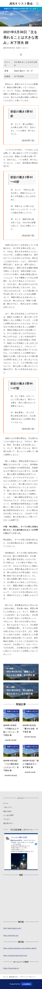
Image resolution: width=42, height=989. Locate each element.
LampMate (26, 984)
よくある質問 (8, 815)
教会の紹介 (7, 811)
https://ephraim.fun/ (11, 935)
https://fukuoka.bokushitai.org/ (15, 955)
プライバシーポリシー (28, 977)
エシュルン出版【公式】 (19, 837)
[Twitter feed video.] (19, 861)
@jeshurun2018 (16, 840)
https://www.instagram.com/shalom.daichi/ (20, 948)
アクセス (6, 819)
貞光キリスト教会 (21, 3)
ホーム (6, 803)
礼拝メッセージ (22, 48)
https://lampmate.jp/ (11, 968)
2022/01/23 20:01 (29, 840)
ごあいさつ (7, 807)
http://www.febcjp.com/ (12, 928)
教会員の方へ (8, 823)
